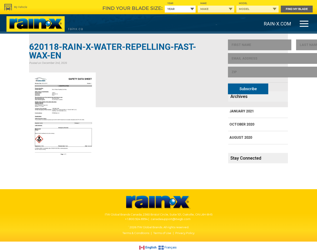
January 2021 (241, 111)
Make (203, 3)
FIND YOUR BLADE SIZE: (132, 8)
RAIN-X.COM (277, 24)
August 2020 (240, 137)
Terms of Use (162, 233)
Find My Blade (297, 9)
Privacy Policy (185, 233)
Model (243, 3)
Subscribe (248, 88)
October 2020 (241, 124)
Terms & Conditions (135, 233)
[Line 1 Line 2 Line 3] (304, 24)
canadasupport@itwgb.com (170, 219)
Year (170, 3)
